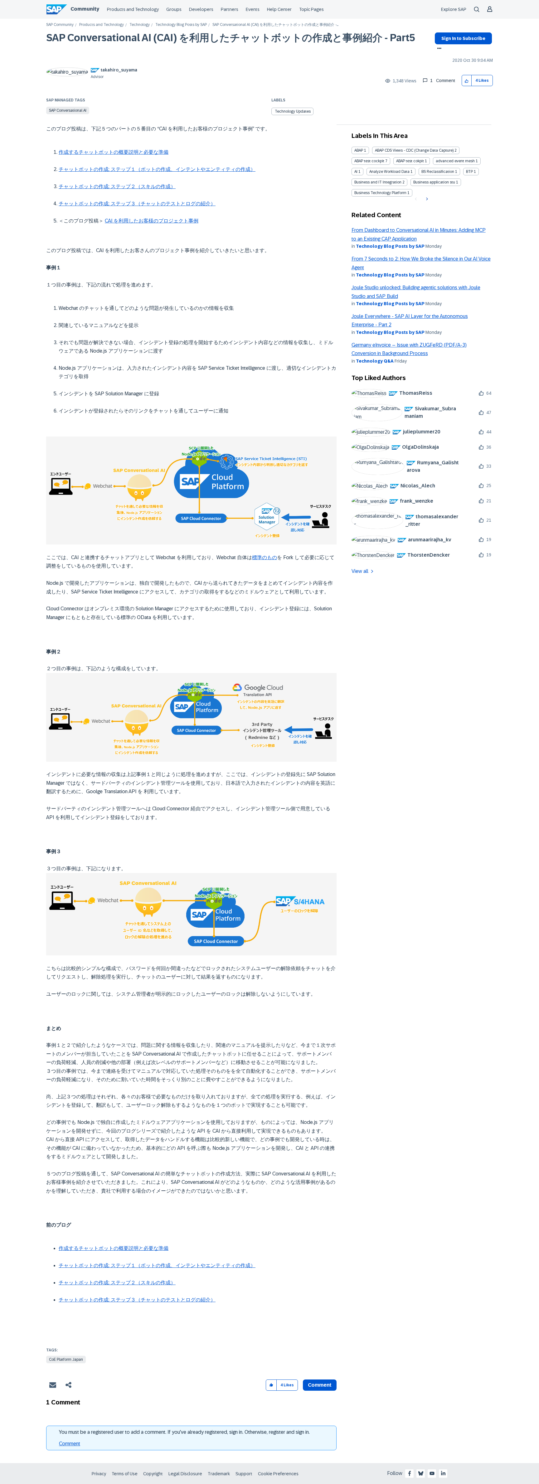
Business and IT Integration (377, 182)
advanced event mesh (455, 161)
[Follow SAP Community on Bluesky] (420, 1473)
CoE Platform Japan (66, 1359)
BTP (469, 171)
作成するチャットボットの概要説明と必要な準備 (113, 152)
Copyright (153, 1473)
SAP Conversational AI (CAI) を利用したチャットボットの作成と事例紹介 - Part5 (230, 37)
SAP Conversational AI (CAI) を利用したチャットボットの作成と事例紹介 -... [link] (275, 25)
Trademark (219, 1473)
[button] (467, 80)
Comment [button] (320, 1385)
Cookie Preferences (278, 1473)
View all (360, 571)
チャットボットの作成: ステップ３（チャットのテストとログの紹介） (137, 203)
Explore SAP (453, 9)
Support (244, 1473)
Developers (201, 9)
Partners (229, 9)
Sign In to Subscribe (463, 38)
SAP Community (60, 25)
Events (253, 9)
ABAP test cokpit (410, 161)
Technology (139, 25)
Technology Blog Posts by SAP (181, 25)
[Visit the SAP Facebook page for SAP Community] (409, 1473)
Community (84, 9)
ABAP (358, 150)
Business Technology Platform (380, 193)
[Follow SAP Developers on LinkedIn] (443, 1473)
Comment (69, 1443)
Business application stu (434, 182)
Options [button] (438, 49)
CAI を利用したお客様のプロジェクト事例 (151, 220)
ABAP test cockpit (369, 161)
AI (355, 171)
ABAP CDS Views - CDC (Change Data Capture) (414, 150)
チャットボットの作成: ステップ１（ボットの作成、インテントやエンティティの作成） (157, 169)
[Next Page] (426, 199)
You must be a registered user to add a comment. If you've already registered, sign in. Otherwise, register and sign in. (184, 1432)
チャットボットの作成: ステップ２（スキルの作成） (117, 186)
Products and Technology (133, 9)
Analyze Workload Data (389, 171)
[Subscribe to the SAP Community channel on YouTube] (432, 1473)
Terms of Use (125, 1473)
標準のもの (264, 557)
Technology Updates (293, 111)
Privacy (99, 1473)
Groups (174, 9)
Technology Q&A (375, 361)
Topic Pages (311, 9)
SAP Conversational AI (67, 110)
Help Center (279, 9)
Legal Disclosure (185, 1473)
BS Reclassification (437, 171)
